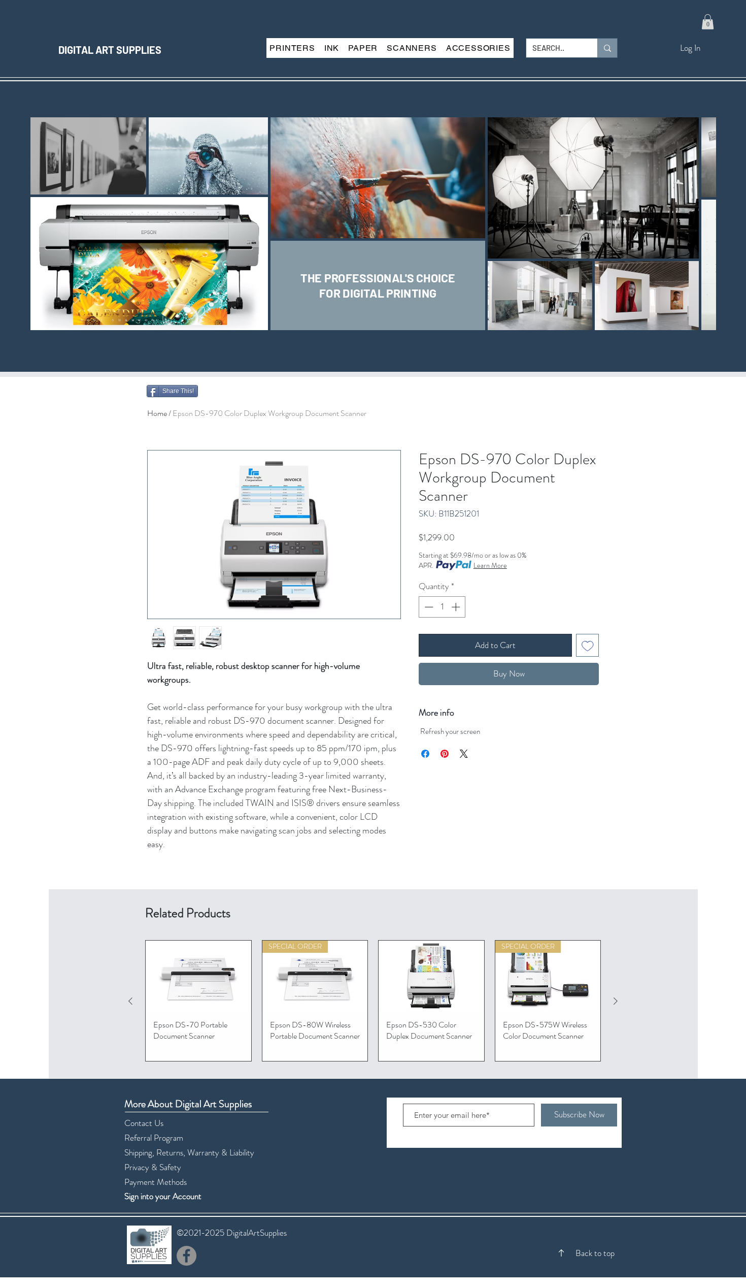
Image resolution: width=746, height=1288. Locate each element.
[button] (707, 21)
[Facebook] (186, 1256)
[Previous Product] (130, 1001)
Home (157, 413)
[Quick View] (198, 976)
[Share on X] (464, 754)
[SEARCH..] (607, 48)
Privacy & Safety (152, 1167)
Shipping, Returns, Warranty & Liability (189, 1152)
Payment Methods (156, 1182)
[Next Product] (615, 1001)
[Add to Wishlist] (587, 645)
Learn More (490, 565)
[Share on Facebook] (425, 754)
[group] (373, 1001)
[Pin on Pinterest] (444, 754)
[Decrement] (427, 607)
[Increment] (456, 607)
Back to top (595, 1253)
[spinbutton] (442, 607)
